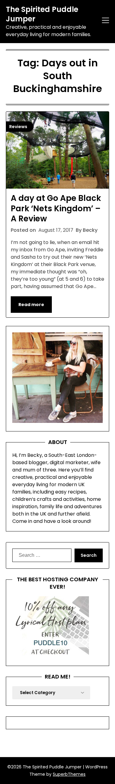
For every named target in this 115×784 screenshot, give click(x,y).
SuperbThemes (69, 774)
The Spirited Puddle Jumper (42, 14)
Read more (31, 304)
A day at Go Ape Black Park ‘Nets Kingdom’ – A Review (56, 208)
